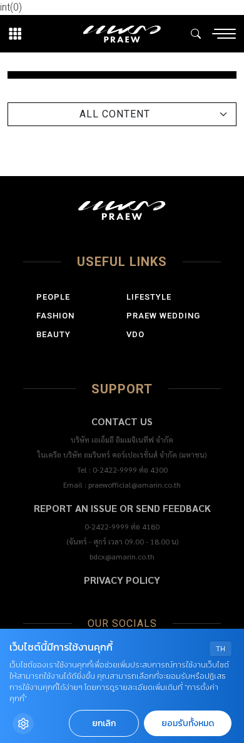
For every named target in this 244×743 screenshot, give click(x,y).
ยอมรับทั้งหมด (187, 723)
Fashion (55, 315)
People (53, 297)
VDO (135, 334)
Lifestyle (148, 297)
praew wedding (163, 315)
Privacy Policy (122, 579)
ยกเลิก (104, 723)
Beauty (53, 334)
